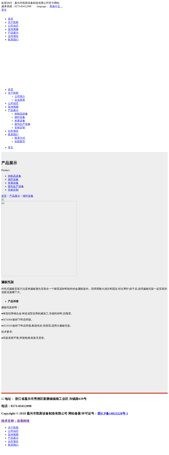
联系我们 (13, 39)
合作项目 (13, 36)
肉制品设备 (21, 113)
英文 (4, 9)
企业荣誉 (20, 99)
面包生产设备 (22, 124)
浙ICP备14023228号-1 (112, 413)
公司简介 (20, 96)
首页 (10, 18)
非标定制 (20, 127)
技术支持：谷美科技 (15, 421)
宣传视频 (13, 29)
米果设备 (20, 120)
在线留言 (20, 141)
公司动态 (13, 25)
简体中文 (56, 6)
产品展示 (13, 32)
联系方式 (20, 138)
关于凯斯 (13, 22)
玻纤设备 (20, 117)
